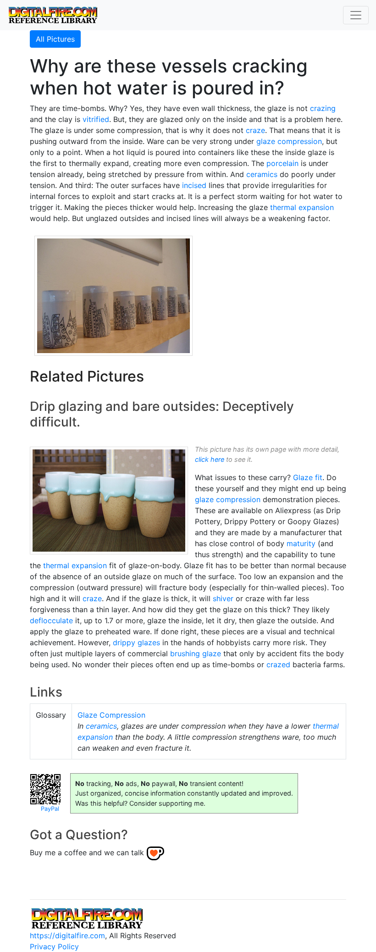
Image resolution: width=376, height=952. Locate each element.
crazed (278, 664)
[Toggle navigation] (356, 15)
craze (255, 130)
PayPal (50, 808)
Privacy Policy (54, 946)
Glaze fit (307, 477)
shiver (223, 598)
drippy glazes (136, 642)
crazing (323, 108)
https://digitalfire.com (67, 935)
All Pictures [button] (55, 39)
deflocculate (51, 620)
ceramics (261, 174)
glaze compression (289, 141)
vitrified (96, 119)
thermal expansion (302, 207)
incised (194, 185)
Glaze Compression (111, 715)
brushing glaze (195, 653)
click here (209, 459)
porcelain (282, 163)
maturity (301, 543)
